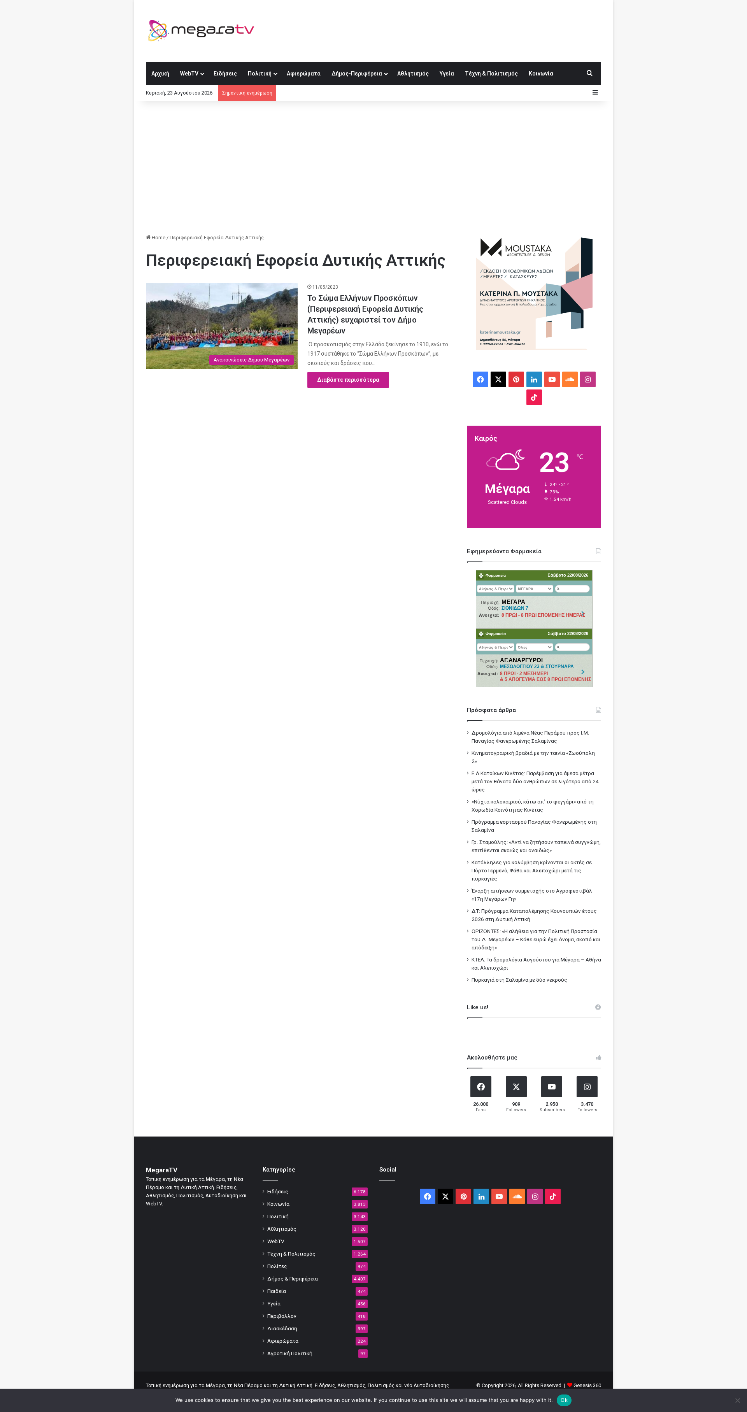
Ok (564, 1400)
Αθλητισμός (413, 73)
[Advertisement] (373, 167)
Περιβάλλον (281, 1316)
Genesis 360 (587, 1385)
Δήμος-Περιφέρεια (356, 73)
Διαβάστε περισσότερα (348, 380)
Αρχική (160, 73)
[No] (737, 1400)
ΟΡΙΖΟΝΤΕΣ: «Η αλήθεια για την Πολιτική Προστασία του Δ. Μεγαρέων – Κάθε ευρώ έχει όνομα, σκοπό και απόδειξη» (536, 939)
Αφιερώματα (304, 73)
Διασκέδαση (282, 1328)
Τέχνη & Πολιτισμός (491, 73)
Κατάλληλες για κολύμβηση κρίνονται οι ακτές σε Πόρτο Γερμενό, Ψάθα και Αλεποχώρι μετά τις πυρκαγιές (532, 870)
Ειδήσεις (225, 73)
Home (158, 237)
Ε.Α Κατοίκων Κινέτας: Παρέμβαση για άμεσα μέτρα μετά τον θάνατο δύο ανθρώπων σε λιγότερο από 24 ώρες (535, 781)
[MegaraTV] (204, 31)
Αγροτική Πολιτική (289, 1353)
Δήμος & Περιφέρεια (292, 1278)
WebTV (189, 73)
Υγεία (447, 73)
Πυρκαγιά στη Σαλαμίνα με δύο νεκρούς (519, 980)
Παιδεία (276, 1291)
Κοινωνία (541, 73)
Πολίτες (277, 1266)
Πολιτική (260, 73)
